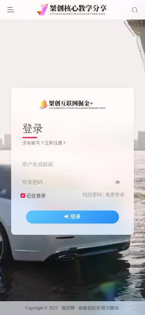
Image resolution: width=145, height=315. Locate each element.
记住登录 (36, 196)
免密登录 (115, 194)
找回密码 (92, 194)
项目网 (68, 308)
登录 (75, 216)
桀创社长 (92, 308)
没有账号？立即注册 (42, 143)
